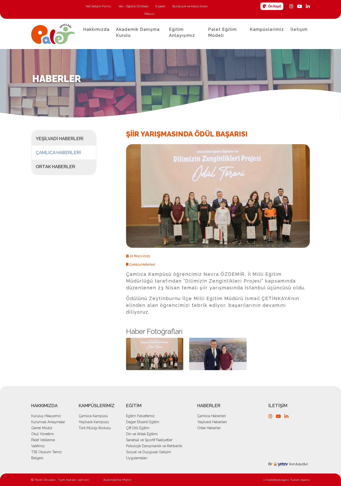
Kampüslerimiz (267, 29)
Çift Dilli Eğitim (137, 428)
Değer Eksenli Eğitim (142, 422)
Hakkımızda (96, 29)
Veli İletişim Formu (99, 6)
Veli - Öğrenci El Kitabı (133, 6)
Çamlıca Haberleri (58, 152)
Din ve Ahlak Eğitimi (142, 434)
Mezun (150, 14)
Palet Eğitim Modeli (222, 32)
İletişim (299, 29)
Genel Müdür (41, 428)
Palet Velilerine (43, 440)
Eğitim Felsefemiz (140, 416)
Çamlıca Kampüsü (93, 416)
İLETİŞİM (277, 405)
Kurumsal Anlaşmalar (48, 422)
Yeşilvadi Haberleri (59, 138)
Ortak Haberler (55, 166)
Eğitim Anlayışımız (182, 32)
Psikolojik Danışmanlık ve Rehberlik (154, 446)
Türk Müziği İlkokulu (95, 428)
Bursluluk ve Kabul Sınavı (190, 6)
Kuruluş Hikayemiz (46, 416)
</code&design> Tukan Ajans (286, 479)
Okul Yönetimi (42, 434)
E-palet (161, 6)
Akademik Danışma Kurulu (138, 32)
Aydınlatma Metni (117, 479)
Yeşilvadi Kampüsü (94, 422)
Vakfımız (38, 446)
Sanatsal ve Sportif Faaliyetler (149, 440)
